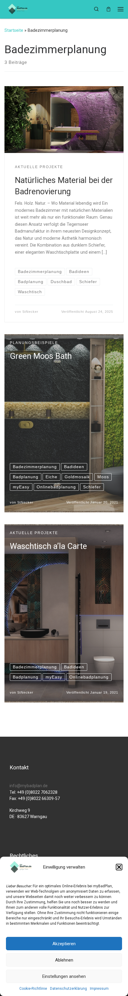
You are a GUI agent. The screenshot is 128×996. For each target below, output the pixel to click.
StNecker (30, 311)
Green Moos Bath (41, 356)
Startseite (13, 30)
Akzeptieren (64, 943)
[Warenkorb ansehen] (108, 9)
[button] (119, 867)
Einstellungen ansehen (64, 976)
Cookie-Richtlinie (33, 988)
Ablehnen (64, 960)
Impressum (99, 988)
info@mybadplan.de (29, 785)
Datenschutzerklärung (68, 988)
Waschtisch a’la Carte (48, 546)
